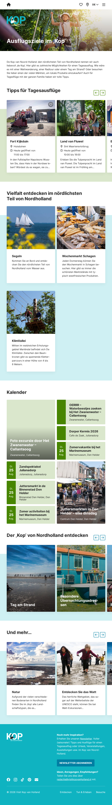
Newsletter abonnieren (76, 762)
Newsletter (86, 738)
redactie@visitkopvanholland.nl (74, 779)
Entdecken (66, 792)
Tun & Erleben (83, 792)
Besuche (100, 792)
